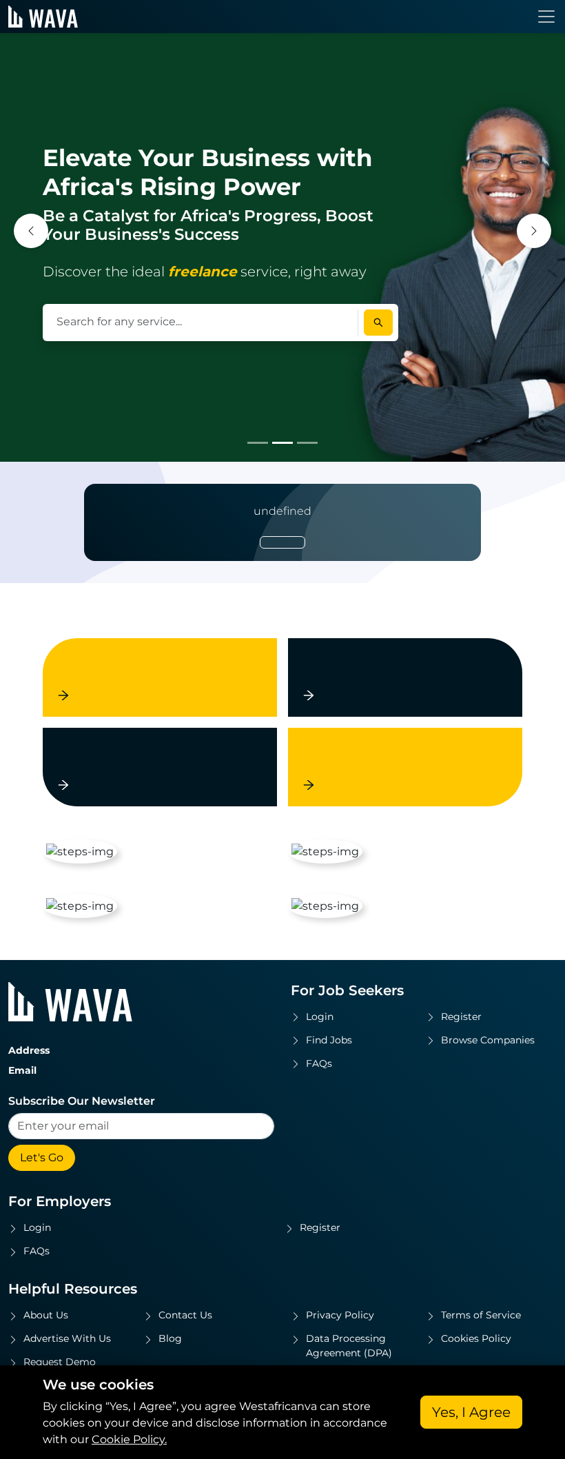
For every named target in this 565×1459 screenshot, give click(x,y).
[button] (31, 231)
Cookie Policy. (129, 1439)
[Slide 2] (282, 443)
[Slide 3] (307, 443)
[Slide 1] (257, 443)
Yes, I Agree (471, 1412)
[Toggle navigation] (546, 16)
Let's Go (41, 1157)
